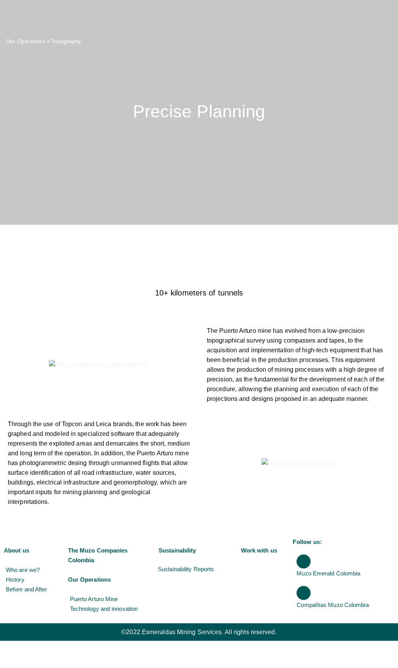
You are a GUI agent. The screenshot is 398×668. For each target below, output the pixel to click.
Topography (66, 41)
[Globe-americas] (304, 561)
